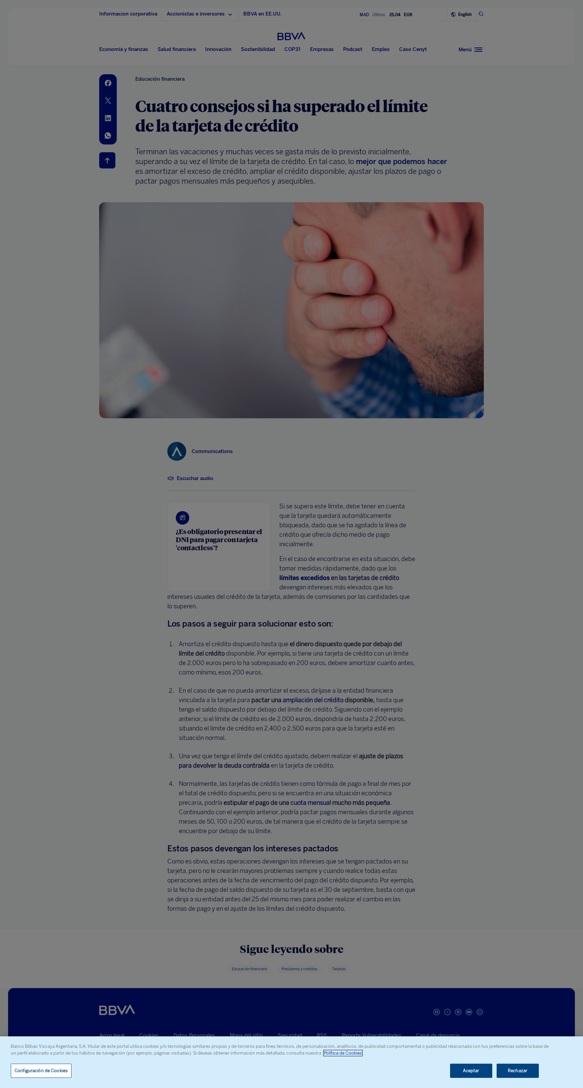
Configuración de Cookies (41, 1070)
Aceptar (471, 1070)
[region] (291, 1062)
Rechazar (517, 1070)
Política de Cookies (343, 1053)
